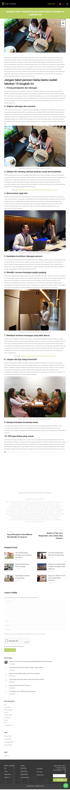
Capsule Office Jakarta (31, 503)
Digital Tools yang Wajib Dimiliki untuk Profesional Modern (24, 673)
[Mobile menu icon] (67, 4)
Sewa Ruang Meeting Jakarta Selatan (20, 517)
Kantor (31, 507)
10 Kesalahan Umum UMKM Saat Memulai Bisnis (22, 691)
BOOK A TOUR (51, 4)
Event (5, 712)
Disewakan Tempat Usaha (23, 507)
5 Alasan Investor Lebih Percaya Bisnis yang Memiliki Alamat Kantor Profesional (30, 661)
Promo (6, 720)
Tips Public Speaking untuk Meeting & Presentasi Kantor (56, 554)
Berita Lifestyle (34, 499)
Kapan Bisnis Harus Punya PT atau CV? (20, 685)
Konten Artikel (8, 715)
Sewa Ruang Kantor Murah (55, 515)
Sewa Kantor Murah (60, 513)
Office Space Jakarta (34, 509)
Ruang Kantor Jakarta (31, 511)
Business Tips (14, 503)
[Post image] (9, 555)
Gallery (6, 771)
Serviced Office (40, 511)
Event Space (40, 771)
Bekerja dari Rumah (22, 501)
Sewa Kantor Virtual (44, 515)
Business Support (59, 501)
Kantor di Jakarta (37, 507)
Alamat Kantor (13, 501)
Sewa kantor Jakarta (36, 513)
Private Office (60, 509)
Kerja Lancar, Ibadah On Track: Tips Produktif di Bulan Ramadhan (57, 578)
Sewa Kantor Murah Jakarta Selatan (30, 515)
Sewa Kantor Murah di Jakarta (15, 515)
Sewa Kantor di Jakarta (11, 513)
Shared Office (26, 519)
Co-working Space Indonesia (15, 505)
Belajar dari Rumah (32, 501)
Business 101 (40, 501)
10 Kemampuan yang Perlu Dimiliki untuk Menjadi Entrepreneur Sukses (38, 190)
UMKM (42, 519)
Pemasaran (7, 717)
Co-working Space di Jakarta (53, 503)
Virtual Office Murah (41, 521)
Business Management (49, 501)
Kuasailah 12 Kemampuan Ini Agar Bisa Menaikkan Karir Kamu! (38, 356)
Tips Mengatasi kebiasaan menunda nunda (22, 577)
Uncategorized (8, 725)
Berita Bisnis (7, 707)
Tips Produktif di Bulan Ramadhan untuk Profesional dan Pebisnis (23, 555)
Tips (5, 722)
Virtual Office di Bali (56, 519)
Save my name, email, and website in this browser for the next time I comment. (25, 634)
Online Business (44, 509)
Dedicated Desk (13, 507)
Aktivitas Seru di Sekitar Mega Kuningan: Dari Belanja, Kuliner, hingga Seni (57, 566)
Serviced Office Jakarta (50, 511)
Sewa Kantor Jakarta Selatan (48, 513)
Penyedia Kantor (52, 509)
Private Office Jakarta (12, 511)
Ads (5, 704)
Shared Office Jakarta (35, 519)
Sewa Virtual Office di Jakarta (15, 519)
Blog (5, 768)
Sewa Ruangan (32, 517)
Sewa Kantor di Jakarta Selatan (23, 513)
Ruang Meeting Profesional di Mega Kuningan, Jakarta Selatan (26, 667)
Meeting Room (40, 775)
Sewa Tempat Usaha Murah (43, 517)
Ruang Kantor (22, 511)
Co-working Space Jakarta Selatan (42, 505)
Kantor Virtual (46, 507)
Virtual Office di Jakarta (30, 521)
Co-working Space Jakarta (27, 505)
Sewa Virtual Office (54, 517)
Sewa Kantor (59, 511)
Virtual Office (48, 519)
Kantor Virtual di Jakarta (55, 507)
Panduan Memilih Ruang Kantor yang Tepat (22, 565)
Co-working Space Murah (56, 505)
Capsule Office (22, 503)
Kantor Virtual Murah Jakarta (23, 509)
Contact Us (6, 755)
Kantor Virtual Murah (11, 509)
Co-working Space (41, 503)
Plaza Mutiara (7, 774)
